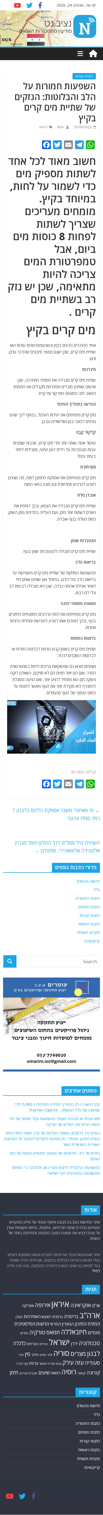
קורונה (93, 1372)
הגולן (19, 1316)
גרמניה (57, 1316)
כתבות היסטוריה (88, 898)
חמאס (53, 1332)
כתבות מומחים (89, 906)
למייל (96, 1270)
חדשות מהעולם (88, 881)
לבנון (93, 1353)
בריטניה (71, 1316)
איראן (60, 1304)
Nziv (60, 127)
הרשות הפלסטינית (32, 1324)
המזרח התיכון (87, 1324)
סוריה (61, 1353)
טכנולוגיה (89, 1343)
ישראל (59, 1342)
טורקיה (37, 1332)
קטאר (81, 1373)
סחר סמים (46, 1355)
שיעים (44, 1372)
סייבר (34, 1354)
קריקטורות (92, 941)
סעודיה (92, 1362)
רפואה (43, 127)
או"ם (96, 1305)
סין (27, 1354)
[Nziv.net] (93, 54)
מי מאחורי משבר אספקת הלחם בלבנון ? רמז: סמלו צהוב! (56, 814)
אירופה (42, 1305)
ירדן (74, 1343)
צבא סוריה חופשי (50, 1363)
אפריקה (28, 1305)
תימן (14, 1372)
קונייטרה (22, 1363)
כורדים (44, 1344)
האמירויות (32, 1316)
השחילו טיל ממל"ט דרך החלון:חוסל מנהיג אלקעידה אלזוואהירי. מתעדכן (57, 846)
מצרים (78, 1354)
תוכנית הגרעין (28, 1373)
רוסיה (69, 1371)
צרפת (33, 1363)
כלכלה (19, 1343)
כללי (96, 889)
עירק (68, 1362)
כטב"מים (32, 1344)
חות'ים (94, 1332)
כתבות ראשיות (89, 924)
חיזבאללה (74, 1331)
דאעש (46, 1316)
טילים (24, 1333)
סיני (21, 1355)
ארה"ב (90, 1315)
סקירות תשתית (88, 932)
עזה (79, 1362)
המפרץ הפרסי (62, 1324)
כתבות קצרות (84, 76)
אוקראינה (80, 1305)
